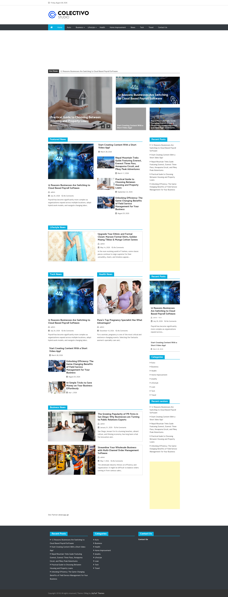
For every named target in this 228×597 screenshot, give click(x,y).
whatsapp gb (63, 514)
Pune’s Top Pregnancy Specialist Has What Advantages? (119, 321)
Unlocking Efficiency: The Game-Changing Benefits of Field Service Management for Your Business (128, 203)
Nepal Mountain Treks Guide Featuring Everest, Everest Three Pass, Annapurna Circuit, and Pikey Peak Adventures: (164, 124)
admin (53, 192)
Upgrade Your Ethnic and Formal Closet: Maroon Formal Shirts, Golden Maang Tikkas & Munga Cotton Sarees (118, 237)
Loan (153, 386)
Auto (69, 27)
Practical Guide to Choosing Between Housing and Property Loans (75, 119)
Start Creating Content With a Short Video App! (130, 126)
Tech (142, 27)
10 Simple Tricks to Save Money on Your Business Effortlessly (79, 386)
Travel (151, 27)
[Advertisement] (114, 51)
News (133, 27)
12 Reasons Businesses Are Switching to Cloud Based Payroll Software (89, 71)
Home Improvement (118, 27)
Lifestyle (91, 27)
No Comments (69, 195)
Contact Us (162, 27)
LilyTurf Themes (97, 593)
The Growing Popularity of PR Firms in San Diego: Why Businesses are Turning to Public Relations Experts (118, 417)
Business (79, 27)
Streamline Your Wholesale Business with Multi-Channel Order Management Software (118, 450)
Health (102, 27)
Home (59, 27)
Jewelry (154, 378)
